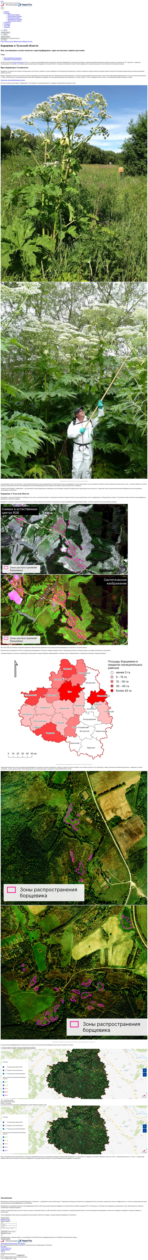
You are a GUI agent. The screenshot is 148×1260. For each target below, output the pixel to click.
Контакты (3, 1246)
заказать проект (5, 32)
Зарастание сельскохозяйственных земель (13, 80)
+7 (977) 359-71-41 (6, 1248)
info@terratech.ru (5, 1249)
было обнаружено (18, 62)
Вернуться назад (5, 1219)
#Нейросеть (25, 41)
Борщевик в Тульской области (13, 59)
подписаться (21, 1255)
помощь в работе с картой (8, 1048)
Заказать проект (5, 1239)
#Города (7, 41)
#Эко (30, 41)
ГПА (2, 1)
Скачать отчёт (5, 1218)
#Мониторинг (18, 41)
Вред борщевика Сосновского (13, 58)
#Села (11, 41)
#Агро (2, 41)
